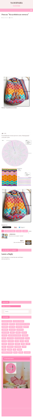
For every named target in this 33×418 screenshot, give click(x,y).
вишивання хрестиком (22, 324)
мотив (4, 341)
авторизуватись (6, 259)
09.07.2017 (5, 17)
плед (26, 341)
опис (16, 341)
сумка (19, 231)
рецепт (17, 343)
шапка (20, 352)
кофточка (10, 338)
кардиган (25, 335)
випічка (12, 324)
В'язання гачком (9, 231)
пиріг (21, 341)
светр (4, 346)
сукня (24, 346)
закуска (4, 335)
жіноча (24, 332)
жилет (18, 332)
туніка (19, 349)
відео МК (11, 326)
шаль (15, 352)
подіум (4, 343)
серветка (10, 346)
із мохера (27, 352)
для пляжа (5, 332)
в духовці (5, 324)
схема (25, 231)
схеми (9, 349)
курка (27, 338)
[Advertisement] (16, 31)
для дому (12, 329)
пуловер (10, 343)
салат (27, 343)
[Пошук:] (16, 311)
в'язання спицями (18, 321)
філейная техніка (7, 352)
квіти (3, 338)
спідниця (17, 346)
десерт (26, 326)
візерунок (19, 326)
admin (11, 17)
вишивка (4, 326)
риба (22, 343)
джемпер (4, 329)
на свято (10, 341)
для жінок (20, 329)
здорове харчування (14, 335)
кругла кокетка (19, 338)
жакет (12, 332)
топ (14, 349)
